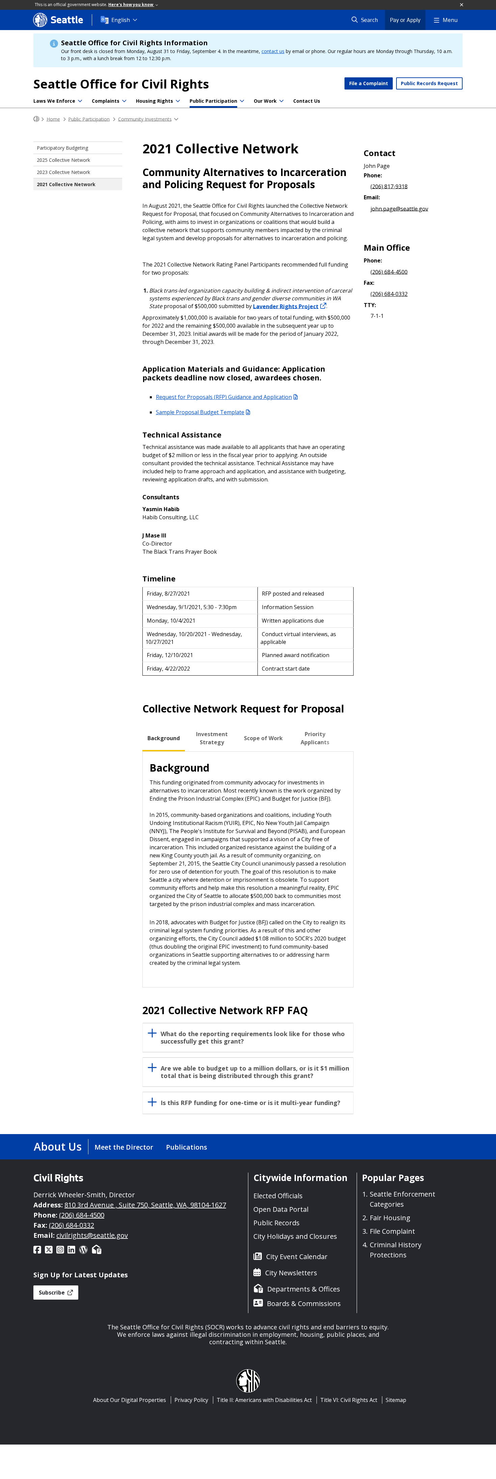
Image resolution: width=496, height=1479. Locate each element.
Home (53, 119)
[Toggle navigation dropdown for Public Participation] (242, 101)
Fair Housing (390, 1217)
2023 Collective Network (63, 172)
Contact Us (306, 101)
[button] (462, 5)
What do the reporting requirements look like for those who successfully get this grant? (253, 1037)
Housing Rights (154, 101)
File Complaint (392, 1231)
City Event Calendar (297, 1256)
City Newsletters (291, 1272)
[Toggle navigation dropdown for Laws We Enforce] (80, 101)
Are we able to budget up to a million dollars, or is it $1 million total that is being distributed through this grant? (255, 1072)
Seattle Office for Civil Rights (121, 84)
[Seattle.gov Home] (36, 119)
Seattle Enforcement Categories (402, 1199)
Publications (186, 1147)
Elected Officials (278, 1195)
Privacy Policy (191, 1400)
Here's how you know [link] (131, 4)
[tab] (163, 738)
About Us (58, 1146)
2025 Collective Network (63, 160)
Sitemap (396, 1400)
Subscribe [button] (52, 1292)
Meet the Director (123, 1147)
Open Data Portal (280, 1209)
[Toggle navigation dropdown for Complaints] (124, 101)
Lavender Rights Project (286, 306)
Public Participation (213, 101)
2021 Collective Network (66, 184)
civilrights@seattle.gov (92, 1235)
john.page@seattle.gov (399, 208)
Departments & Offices (303, 1289)
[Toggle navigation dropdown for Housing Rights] (177, 101)
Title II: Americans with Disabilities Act (264, 1400)
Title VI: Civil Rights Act (348, 1400)
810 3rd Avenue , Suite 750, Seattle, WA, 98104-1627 (145, 1204)
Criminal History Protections (395, 1249)
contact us (272, 51)
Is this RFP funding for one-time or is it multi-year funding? (250, 1103)
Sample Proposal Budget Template (200, 412)
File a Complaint (368, 83)
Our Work (265, 101)
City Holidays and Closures (295, 1236)
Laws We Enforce (54, 101)
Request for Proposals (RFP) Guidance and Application (224, 397)
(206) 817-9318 (389, 186)
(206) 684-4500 (389, 271)
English (120, 20)
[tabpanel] (248, 869)
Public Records (276, 1222)
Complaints (105, 101)
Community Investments (145, 119)
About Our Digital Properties (129, 1400)
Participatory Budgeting (62, 148)
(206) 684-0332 (389, 294)
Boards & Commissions (304, 1303)
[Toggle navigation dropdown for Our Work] (281, 101)
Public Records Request (429, 83)
